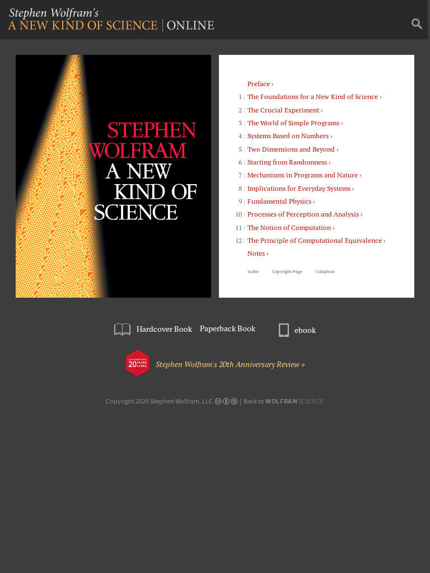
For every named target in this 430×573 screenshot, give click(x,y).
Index (253, 271)
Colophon (325, 271)
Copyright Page (287, 271)
